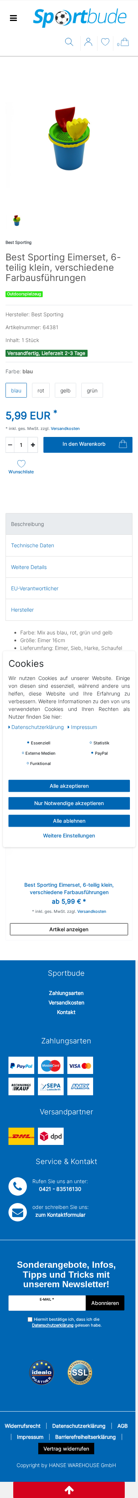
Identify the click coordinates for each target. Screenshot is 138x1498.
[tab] (69, 524)
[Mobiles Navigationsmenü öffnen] (13, 18)
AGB (122, 1426)
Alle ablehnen (69, 821)
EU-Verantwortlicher (35, 588)
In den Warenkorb (84, 444)
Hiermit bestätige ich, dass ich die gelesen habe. (67, 1322)
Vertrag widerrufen (66, 1448)
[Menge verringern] (10, 445)
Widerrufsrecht (22, 1426)
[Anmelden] (89, 44)
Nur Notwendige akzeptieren (69, 803)
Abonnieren (105, 1303)
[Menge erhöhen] (33, 445)
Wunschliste (21, 471)
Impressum (30, 1437)
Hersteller (22, 609)
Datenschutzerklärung (79, 1426)
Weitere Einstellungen (69, 835)
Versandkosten (66, 1002)
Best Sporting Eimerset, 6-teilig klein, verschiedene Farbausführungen (69, 888)
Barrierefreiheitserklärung (85, 1437)
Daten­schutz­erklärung (38, 727)
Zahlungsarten (66, 993)
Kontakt (66, 1012)
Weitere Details (29, 567)
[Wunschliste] (105, 43)
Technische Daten (32, 545)
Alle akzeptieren (69, 786)
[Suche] (71, 42)
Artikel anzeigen (68, 929)
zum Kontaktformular (60, 1214)
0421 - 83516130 (60, 1189)
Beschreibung (27, 524)
